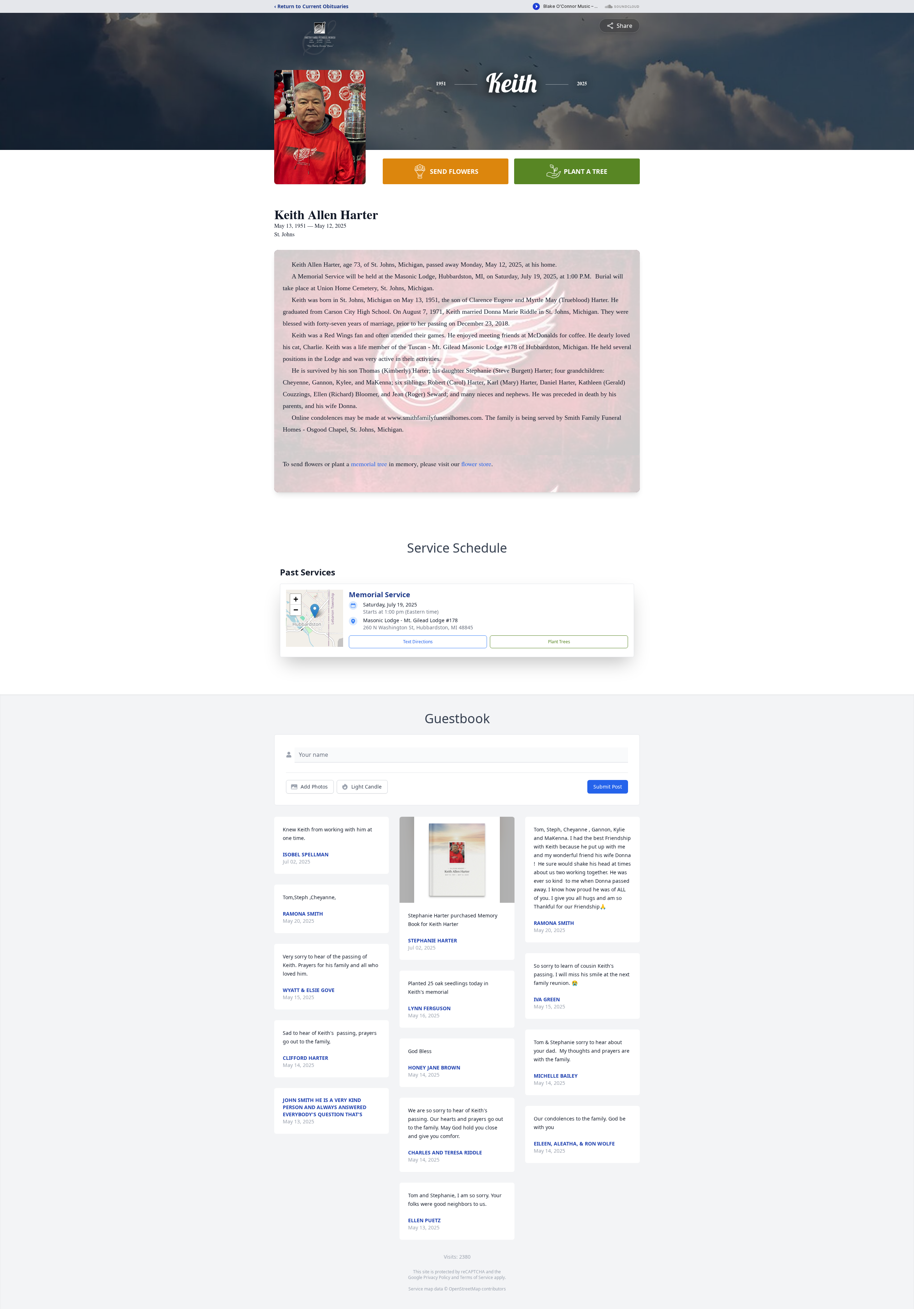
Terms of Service (476, 1277)
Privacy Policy (436, 1277)
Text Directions (418, 642)
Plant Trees (559, 642)
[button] (314, 611)
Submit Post (607, 786)
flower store (476, 463)
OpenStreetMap (465, 1289)
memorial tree (369, 463)
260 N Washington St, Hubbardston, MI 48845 (418, 627)
